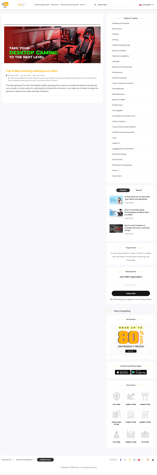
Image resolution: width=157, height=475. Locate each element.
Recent (139, 190)
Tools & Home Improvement (124, 127)
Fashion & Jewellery (120, 56)
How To (115, 170)
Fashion (115, 34)
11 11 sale (139, 253)
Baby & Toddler (118, 99)
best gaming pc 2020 (82, 78)
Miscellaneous (118, 94)
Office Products (119, 121)
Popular (123, 190)
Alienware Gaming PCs (29, 80)
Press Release (118, 89)
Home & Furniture (119, 78)
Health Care (117, 105)
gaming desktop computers (48, 80)
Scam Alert (117, 176)
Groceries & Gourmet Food (123, 116)
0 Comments (40, 75)
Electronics (55, 5)
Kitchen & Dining (119, 154)
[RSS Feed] (148, 459)
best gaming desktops (18, 78)
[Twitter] (125, 460)
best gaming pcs (33, 78)
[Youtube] (139, 460)
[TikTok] (153, 460)
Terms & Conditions (24, 460)
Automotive (117, 159)
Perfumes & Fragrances (122, 165)
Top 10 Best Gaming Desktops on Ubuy (31, 71)
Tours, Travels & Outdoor (122, 83)
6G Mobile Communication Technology (131, 257)
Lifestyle (115, 61)
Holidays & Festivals (120, 23)
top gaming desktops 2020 (64, 78)
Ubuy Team (27, 75)
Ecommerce (117, 72)
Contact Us (6, 460)
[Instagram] (134, 460)
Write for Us (45, 460)
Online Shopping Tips (41, 5)
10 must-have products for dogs (122, 253)
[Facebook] (120, 460)
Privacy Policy (145, 299)
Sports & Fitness (119, 50)
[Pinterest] (130, 460)
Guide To (116, 143)
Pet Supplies (117, 110)
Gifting (115, 40)
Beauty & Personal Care (122, 67)
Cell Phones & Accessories (69, 5)
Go (95, 4)
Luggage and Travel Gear (123, 149)
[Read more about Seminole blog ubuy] (5, 4)
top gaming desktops (47, 78)
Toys (114, 138)
